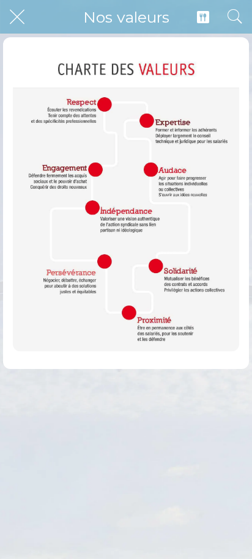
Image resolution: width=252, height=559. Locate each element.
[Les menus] (203, 17)
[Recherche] (235, 17)
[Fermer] (17, 17)
